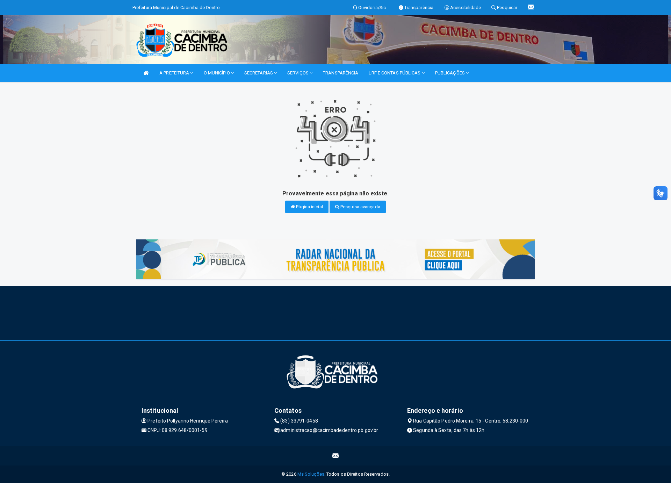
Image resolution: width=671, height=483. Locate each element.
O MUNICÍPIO (217, 72)
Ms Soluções (310, 474)
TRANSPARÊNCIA (340, 72)
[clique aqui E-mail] (336, 456)
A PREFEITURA (174, 72)
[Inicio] (146, 73)
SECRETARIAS (259, 72)
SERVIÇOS (298, 72)
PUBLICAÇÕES (450, 72)
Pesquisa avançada (359, 206)
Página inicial (309, 206)
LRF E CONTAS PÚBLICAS (395, 72)
